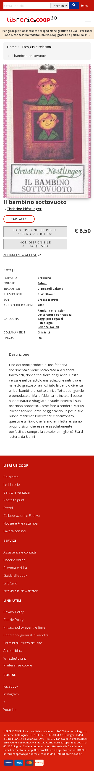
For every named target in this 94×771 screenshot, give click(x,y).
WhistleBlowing (14, 658)
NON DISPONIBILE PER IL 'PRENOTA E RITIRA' (35, 232)
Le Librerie (11, 484)
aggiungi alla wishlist (20, 255)
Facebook (10, 686)
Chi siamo (10, 476)
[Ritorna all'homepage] (31, 19)
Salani (42, 283)
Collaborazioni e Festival (21, 515)
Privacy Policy (13, 612)
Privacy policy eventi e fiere (24, 627)
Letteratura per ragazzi (55, 315)
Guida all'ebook (15, 575)
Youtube (9, 709)
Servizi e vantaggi (16, 492)
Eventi (8, 507)
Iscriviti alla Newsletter (20, 591)
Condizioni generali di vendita (26, 635)
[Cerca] (74, 5)
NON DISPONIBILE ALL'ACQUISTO (35, 244)
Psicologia (45, 323)
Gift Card (10, 583)
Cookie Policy (13, 619)
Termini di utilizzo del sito (22, 642)
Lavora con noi (14, 531)
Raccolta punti (14, 500)
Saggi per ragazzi (50, 319)
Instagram (11, 694)
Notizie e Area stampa (20, 523)
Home (12, 46)
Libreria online (14, 560)
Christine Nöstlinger (24, 208)
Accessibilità (12, 650)
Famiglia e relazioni (37, 46)
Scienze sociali (48, 327)
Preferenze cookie (17, 665)
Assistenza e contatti (19, 552)
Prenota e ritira (15, 567)
